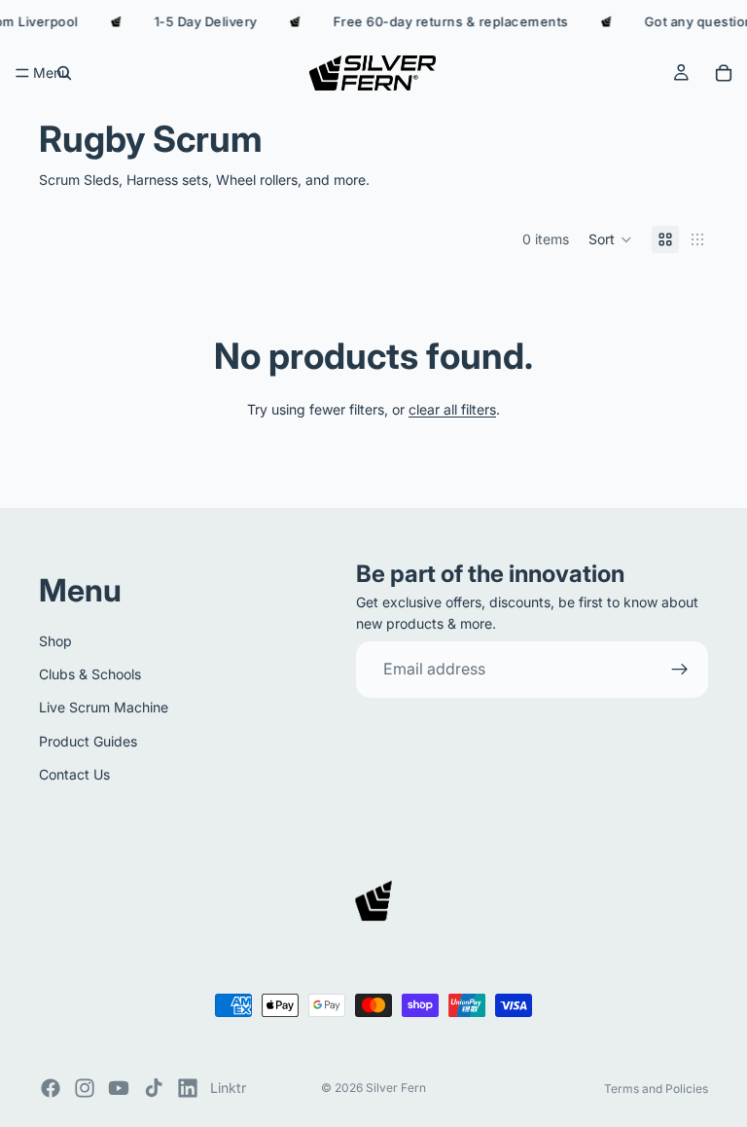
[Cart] (723, 73)
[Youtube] (118, 1088)
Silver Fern (396, 1087)
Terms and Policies (656, 1088)
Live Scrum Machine (103, 707)
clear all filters (452, 409)
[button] (610, 239)
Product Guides (88, 740)
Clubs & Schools (90, 674)
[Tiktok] (153, 1088)
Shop (55, 640)
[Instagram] (84, 1088)
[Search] (64, 73)
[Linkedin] (187, 1088)
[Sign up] (679, 668)
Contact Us (74, 774)
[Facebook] (50, 1088)
